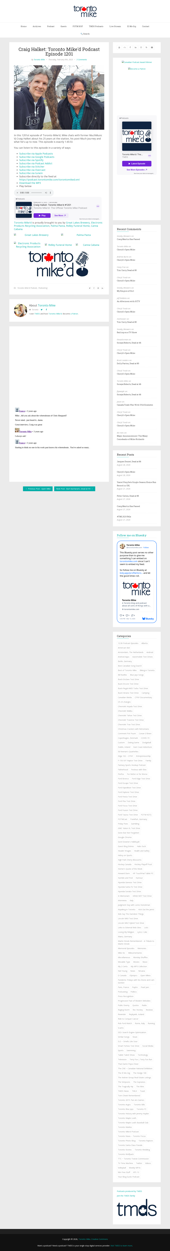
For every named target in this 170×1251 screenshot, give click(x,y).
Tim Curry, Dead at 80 (127, 270)
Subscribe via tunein (31, 173)
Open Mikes (145, 975)
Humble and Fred (125, 878)
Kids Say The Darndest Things (131, 914)
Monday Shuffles (140, 957)
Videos (148, 1163)
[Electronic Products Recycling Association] (28, 245)
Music (145, 962)
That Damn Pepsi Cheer (128, 1064)
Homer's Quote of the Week (130, 869)
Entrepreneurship (143, 756)
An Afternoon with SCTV (128, 301)
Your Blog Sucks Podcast (128, 1176)
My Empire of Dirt (125, 291)
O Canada (122, 975)
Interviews (122, 900)
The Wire (140, 1086)
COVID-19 (145, 738)
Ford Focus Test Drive (127, 805)
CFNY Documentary (143, 697)
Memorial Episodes (126, 948)
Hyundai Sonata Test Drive (129, 891)
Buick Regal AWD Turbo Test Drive (133, 688)
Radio (144, 1005)
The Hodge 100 (139, 1073)
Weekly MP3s (135, 1167)
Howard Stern (124, 873)
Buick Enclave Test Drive (128, 679)
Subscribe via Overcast (32, 169)
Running (151, 1023)
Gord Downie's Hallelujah (129, 842)
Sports (121, 1050)
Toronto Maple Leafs (127, 1118)
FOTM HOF (78, 26)
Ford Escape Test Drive (128, 783)
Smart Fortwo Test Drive (128, 1046)
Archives (37, 26)
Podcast (50, 26)
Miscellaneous (124, 957)
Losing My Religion (126, 932)
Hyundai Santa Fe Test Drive (130, 887)
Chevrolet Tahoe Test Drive (130, 715)
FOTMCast (122, 819)
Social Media (147, 1046)
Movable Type (124, 962)
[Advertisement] (139, 92)
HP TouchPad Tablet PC (143, 873)
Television (122, 1059)
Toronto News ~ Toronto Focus (132, 1136)
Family (148, 760)
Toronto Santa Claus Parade (130, 1145)
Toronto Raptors (146, 1140)
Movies (136, 962)
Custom (121, 742)
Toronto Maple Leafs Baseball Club (133, 1122)
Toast (142, 1091)
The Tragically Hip (125, 1086)
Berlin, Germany (125, 661)
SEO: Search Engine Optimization (132, 1032)
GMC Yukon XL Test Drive (129, 828)
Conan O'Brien (145, 733)
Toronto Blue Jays (125, 1109)
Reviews (149, 1010)
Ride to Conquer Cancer (128, 1019)
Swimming (131, 1050)
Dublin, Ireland (124, 747)
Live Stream (115, 26)
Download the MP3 (30, 182)
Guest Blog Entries (126, 846)
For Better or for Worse (137, 774)
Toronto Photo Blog (126, 1140)
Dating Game (133, 742)
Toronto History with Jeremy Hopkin (133, 1113)
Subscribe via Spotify (31, 160)
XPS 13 (136, 1172)
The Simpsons (124, 1082)
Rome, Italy (140, 1023)
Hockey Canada (124, 864)
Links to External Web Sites (129, 927)
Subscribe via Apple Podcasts (36, 153)
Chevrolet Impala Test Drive (130, 706)
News (132, 971)
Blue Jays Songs (137, 675)
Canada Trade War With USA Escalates (135, 405)
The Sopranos (139, 1082)
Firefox (121, 774)
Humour (139, 878)
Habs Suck (141, 846)
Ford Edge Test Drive (141, 778)
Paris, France (123, 987)
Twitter (139, 1163)
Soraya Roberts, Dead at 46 (129, 342)
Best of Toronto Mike (127, 670)
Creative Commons (99, 1239)
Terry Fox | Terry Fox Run (141, 1059)
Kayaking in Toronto (126, 909)
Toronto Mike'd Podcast (27, 288)
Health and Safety (141, 851)
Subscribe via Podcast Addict (35, 163)
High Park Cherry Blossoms (129, 860)
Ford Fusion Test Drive (128, 810)
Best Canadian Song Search (130, 666)
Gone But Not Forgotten (128, 832)
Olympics (133, 975)
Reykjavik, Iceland (136, 1014)
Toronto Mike (39, 59)
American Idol (124, 647)
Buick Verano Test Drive (128, 693)
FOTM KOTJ (146, 814)
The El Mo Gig (124, 1073)
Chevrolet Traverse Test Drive (131, 720)
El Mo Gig (131, 26)
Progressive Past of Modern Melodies (134, 1000)
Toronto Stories (125, 1149)
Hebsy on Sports (125, 855)
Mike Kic (121, 953)
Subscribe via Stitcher (31, 166)
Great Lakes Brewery (78, 222)
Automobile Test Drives (142, 656)
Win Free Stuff (124, 1172)
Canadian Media (125, 697)
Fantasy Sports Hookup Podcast (132, 765)
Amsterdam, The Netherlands (130, 652)
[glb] (35, 235)
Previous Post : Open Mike (39, 488)
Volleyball (122, 1167)
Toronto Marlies (125, 1127)
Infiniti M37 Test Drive (142, 896)
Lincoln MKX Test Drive (128, 918)
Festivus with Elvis (138, 769)
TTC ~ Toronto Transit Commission (133, 1158)
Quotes (135, 1005)
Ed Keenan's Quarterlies (128, 751)
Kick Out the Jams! (146, 909)
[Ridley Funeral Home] (59, 245)
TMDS (37, 313)
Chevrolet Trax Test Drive (129, 724)
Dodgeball (146, 742)
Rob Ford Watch (125, 1023)
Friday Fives (123, 823)
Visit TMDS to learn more (121, 1245)
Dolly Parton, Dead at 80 (128, 363)
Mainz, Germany (125, 936)
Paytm (135, 987)
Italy (131, 900)
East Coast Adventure (142, 747)
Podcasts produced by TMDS (129, 1191)
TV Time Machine (125, 1163)
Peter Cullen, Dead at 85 (128, 496)
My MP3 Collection (139, 966)
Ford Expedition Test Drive (129, 787)
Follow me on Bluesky (131, 535)
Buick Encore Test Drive (128, 684)
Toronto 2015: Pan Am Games (131, 1100)
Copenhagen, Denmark (128, 738)
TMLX (134, 1091)
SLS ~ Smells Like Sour (127, 1041)
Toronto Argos (124, 1104)
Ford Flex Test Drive (126, 801)
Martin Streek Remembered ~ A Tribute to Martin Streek (136, 942)
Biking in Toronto (147, 670)
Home (24, 26)
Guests (64, 26)
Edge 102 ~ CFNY (125, 756)
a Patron (74, 313)
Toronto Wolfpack (126, 1154)
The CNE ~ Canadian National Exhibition (135, 1068)
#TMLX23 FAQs (124, 516)
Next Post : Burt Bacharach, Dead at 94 (73, 488)
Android (149, 652)
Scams (121, 1028)
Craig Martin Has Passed (128, 239)
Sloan (135, 1037)
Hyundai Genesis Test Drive (130, 882)
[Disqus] (59, 367)
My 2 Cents (123, 966)
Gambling (135, 823)
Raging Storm (124, 1010)
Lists (146, 927)
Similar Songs (123, 1037)
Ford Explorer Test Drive (128, 792)
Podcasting (42, 288)
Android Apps (123, 656)
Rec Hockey (138, 1010)
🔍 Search (85, 34)
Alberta (144, 643)
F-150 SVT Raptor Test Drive (130, 760)
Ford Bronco (123, 778)
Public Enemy (123, 1005)
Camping (145, 693)
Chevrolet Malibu (125, 711)
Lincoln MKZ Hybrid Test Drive (131, 923)
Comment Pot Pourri (127, 733)
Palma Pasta (58, 225)
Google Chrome (125, 837)
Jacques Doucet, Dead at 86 (129, 461)
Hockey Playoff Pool (143, 864)
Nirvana (141, 971)
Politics (134, 991)
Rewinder (122, 1014)
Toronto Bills (139, 1104)
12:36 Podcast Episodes (128, 643)
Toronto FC (141, 1109)
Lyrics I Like (142, 932)
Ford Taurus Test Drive (128, 814)
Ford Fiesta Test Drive (127, 796)
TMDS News (123, 1091)
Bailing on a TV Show (127, 332)
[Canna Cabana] (90, 245)
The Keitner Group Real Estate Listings (134, 1077)
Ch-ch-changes (124, 702)
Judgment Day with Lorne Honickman (134, 905)
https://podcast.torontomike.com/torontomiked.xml (49, 179)
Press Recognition (125, 996)
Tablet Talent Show (126, 1055)
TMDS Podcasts (96, 26)
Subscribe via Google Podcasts (36, 156)
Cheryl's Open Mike (126, 249)
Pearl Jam (145, 987)
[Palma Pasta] (82, 235)
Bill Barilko (122, 675)
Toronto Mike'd (23, 222)
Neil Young (122, 971)
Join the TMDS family (126, 1195)
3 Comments (81, 59)
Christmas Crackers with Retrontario (133, 729)
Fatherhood (123, 769)
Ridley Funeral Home (78, 225)
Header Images (124, 851)
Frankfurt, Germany (138, 819)
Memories (141, 948)
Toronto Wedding (142, 1149)
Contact (145, 26)
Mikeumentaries (135, 953)
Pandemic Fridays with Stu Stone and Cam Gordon (136, 981)
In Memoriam (124, 896)
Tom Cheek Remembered (129, 1095)
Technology (143, 1055)
